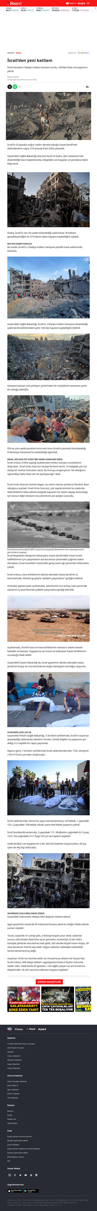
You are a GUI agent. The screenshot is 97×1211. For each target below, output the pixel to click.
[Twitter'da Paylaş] (9, 86)
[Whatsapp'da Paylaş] (15, 86)
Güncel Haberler (15, 1075)
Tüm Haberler (12, 1098)
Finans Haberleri (13, 1056)
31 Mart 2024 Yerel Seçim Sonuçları (21, 1044)
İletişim (10, 1111)
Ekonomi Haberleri (14, 1060)
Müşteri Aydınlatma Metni (17, 1140)
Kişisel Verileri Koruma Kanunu (19, 1136)
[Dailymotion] (31, 1175)
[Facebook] (15, 1175)
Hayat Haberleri (13, 1064)
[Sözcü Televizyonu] (9, 1029)
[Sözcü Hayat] (30, 1029)
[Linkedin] (36, 1175)
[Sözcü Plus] (42, 1029)
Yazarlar (10, 1052)
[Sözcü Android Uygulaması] (31, 1190)
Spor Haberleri (13, 1089)
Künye (9, 1115)
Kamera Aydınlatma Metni (17, 1153)
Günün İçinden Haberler (17, 1081)
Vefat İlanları (12, 1123)
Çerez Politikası (13, 1145)
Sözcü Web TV (12, 1085)
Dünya (18, 53)
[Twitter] (20, 1175)
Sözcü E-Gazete (13, 1093)
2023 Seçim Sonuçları (15, 1048)
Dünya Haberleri (13, 1068)
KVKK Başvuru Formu (15, 1157)
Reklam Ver (11, 1119)
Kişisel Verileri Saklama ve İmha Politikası (23, 1149)
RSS (8, 1161)
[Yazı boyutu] (87, 86)
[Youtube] (25, 1175)
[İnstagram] (9, 1175)
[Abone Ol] (83, 52)
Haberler (11, 1038)
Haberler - (11, 53)
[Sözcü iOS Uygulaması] (15, 1190)
